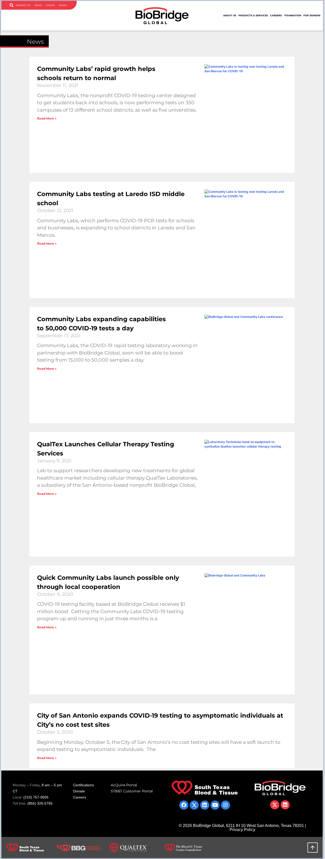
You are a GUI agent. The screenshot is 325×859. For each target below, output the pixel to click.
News (38, 5)
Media (63, 5)
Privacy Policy (242, 829)
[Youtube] (215, 805)
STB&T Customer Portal (132, 791)
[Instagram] (225, 805)
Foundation (292, 15)
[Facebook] (183, 805)
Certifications (83, 785)
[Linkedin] (204, 805)
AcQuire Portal (124, 785)
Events (50, 5)
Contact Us (23, 5)
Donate (79, 791)
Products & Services (253, 15)
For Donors (311, 15)
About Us (229, 15)
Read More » (47, 118)
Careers (276, 15)
